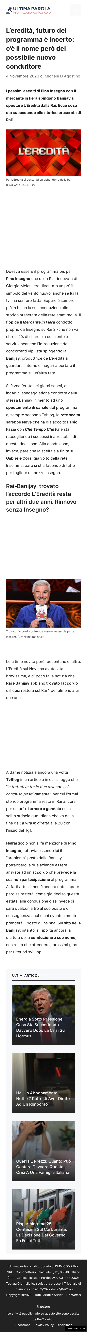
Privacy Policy (44, 1325)
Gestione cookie (76, 1328)
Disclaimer (64, 1325)
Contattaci (73, 1295)
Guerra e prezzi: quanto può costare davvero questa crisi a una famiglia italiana (43, 1167)
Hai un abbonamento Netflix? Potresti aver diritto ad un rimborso (43, 1099)
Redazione (23, 1325)
